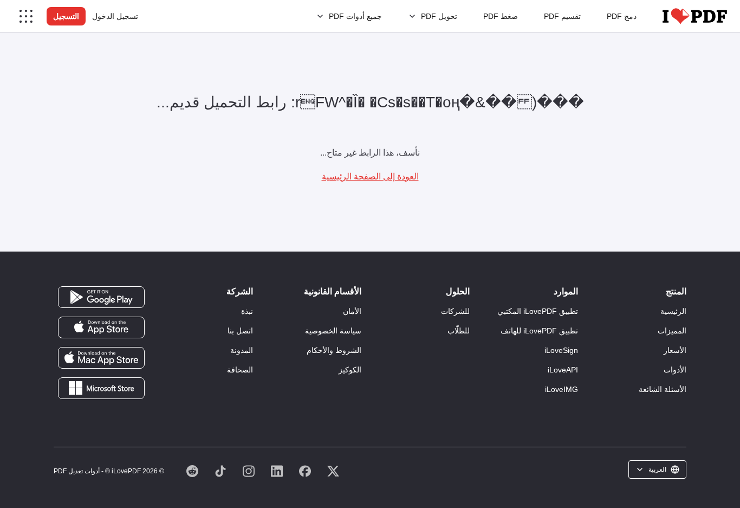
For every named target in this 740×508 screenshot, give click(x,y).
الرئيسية (673, 311)
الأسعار (675, 350)
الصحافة (240, 369)
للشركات (455, 311)
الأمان (352, 311)
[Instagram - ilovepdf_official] (248, 471)
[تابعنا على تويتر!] (333, 471)
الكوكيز (350, 369)
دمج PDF (622, 16)
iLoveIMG (561, 389)
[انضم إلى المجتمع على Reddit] (192, 471)
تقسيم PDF (562, 16)
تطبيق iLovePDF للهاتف (539, 330)
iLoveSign (561, 350)
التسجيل (66, 16)
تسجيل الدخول (115, 16)
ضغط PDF (500, 16)
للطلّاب (458, 330)
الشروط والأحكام (334, 350)
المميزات (672, 330)
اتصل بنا (240, 330)
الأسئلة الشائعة (662, 389)
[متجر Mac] (101, 357)
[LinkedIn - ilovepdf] (277, 471)
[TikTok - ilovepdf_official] (220, 471)
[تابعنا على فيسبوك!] (305, 471)
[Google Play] (101, 296)
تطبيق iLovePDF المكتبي (537, 311)
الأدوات (675, 369)
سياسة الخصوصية (333, 330)
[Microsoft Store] (101, 387)
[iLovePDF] (695, 16)
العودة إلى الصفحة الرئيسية (370, 176)
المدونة (241, 350)
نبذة (247, 311)
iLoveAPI (563, 369)
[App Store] (101, 327)
